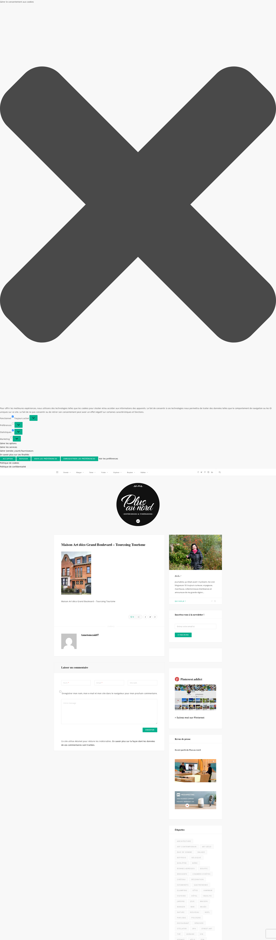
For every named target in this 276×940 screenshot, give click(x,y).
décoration (197, 411)
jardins (181, 433)
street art (207, 460)
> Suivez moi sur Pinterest (189, 249)
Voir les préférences (259, 926)
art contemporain (187, 378)
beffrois (181, 389)
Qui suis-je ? (180, 133)
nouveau (194, 444)
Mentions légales (93, 936)
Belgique (196, 389)
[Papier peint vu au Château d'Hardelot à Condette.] (173, 889)
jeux (192, 433)
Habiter (143, 4)
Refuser (235, 926)
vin (201, 466)
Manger (79, 4)
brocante (182, 405)
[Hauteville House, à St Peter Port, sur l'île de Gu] (34, 889)
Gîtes (195, 422)
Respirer (130, 4)
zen (202, 471)
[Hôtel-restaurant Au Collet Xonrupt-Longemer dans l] (34, 750)
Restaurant (183, 455)
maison (204, 433)
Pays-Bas (181, 449)
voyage (181, 471)
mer (193, 438)
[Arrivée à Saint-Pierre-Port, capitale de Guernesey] (173, 819)
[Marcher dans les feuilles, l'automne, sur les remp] (34, 681)
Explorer (116, 4)
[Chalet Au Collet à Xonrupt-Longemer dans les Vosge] (103, 819)
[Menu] (57, 3)
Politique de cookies (225, 934)
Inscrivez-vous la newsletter (93, 558)
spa (194, 460)
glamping (182, 422)
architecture (184, 373)
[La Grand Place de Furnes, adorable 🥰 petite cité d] (173, 750)
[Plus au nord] (138, 36)
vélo (192, 471)
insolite (207, 427)
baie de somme (184, 384)
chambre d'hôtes (201, 405)
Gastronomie (201, 416)
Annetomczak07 (90, 166)
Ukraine (190, 466)
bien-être (182, 395)
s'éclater (182, 460)
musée (203, 438)
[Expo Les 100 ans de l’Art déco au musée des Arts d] (173, 611)
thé (179, 466)
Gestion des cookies (126, 936)
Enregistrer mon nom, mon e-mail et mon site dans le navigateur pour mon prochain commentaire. (109, 224)
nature (180, 444)
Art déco (206, 378)
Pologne (196, 449)
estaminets (182, 416)
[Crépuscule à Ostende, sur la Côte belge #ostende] (103, 750)
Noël (207, 444)
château (181, 411)
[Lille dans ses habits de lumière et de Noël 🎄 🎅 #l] (103, 611)
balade (201, 384)
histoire (181, 427)
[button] (270, 900)
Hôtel (194, 427)
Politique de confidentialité (244, 934)
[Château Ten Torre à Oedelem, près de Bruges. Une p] (34, 819)
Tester (91, 4)
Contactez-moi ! (182, 489)
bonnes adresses (186, 400)
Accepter (212, 926)
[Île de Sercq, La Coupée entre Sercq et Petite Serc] (103, 889)
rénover (199, 455)
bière (195, 395)
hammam (208, 422)
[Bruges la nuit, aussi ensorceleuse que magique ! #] (34, 611)
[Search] (219, 3)
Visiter (103, 4)
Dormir (65, 4)
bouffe (204, 400)
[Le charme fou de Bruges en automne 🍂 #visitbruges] (173, 681)
